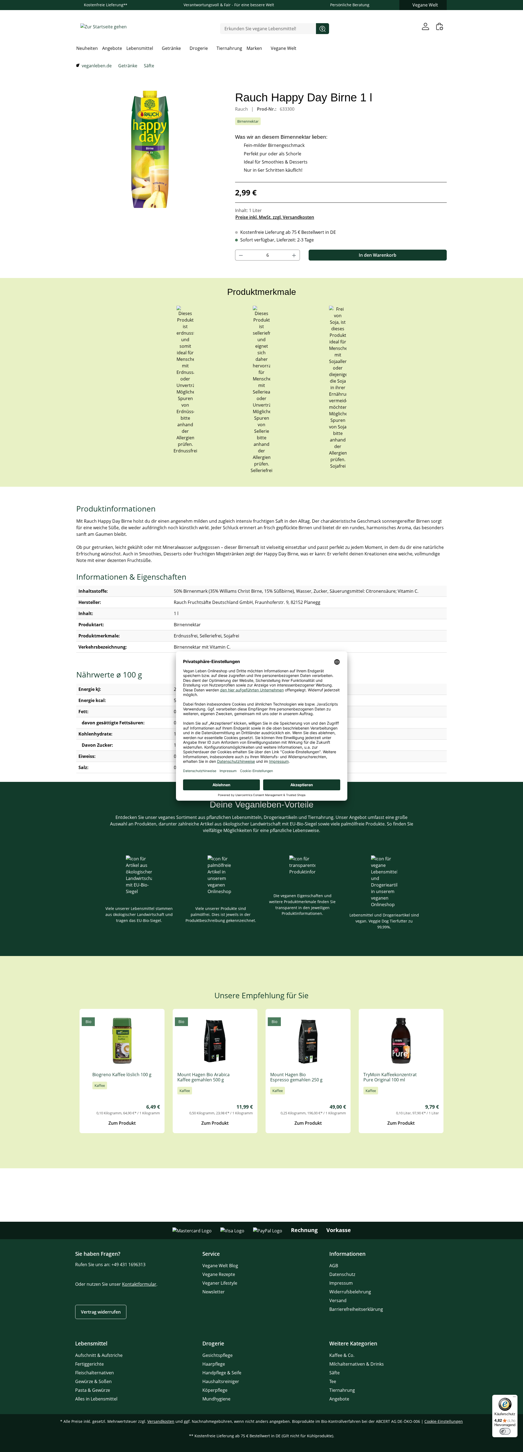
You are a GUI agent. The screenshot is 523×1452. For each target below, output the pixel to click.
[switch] (505, 1431)
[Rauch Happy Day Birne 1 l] (150, 149)
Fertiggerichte (89, 1364)
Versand (337, 1300)
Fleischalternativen (94, 1373)
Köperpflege (214, 1390)
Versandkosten (160, 1421)
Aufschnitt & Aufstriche (99, 1355)
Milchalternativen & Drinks (356, 1364)
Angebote (339, 1399)
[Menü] (514, 1398)
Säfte (334, 1373)
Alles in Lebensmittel (96, 1399)
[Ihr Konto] (425, 26)
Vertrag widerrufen (101, 1312)
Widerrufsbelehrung (350, 1292)
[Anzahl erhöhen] (294, 255)
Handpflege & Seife (221, 1373)
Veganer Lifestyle (219, 1283)
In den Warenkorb (377, 255)
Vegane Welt (425, 5)
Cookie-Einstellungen (443, 1421)
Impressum (341, 1283)
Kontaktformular (139, 1284)
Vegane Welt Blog (220, 1266)
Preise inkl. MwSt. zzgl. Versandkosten (274, 217)
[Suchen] (322, 28)
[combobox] (268, 28)
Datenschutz (342, 1274)
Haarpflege (213, 1364)
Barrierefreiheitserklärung (356, 1309)
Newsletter (213, 1292)
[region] (150, 149)
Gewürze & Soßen (93, 1381)
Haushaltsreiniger (220, 1381)
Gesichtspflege (217, 1355)
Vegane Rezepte (218, 1274)
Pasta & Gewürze (92, 1390)
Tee (332, 1381)
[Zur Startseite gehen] (103, 26)
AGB (333, 1266)
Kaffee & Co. (341, 1355)
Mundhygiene (216, 1399)
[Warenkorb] (440, 26)
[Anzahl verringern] (241, 255)
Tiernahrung (342, 1390)
